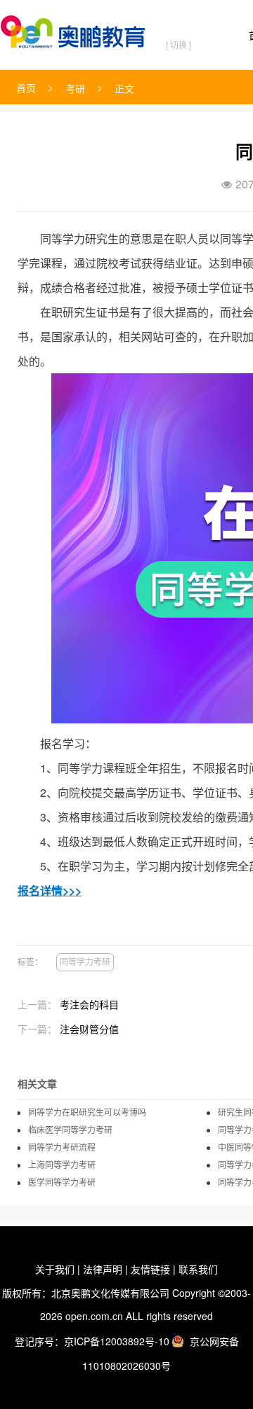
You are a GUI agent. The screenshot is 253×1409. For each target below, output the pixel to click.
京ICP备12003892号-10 (116, 1341)
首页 (26, 88)
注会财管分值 (89, 1029)
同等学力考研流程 (62, 1147)
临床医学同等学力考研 (70, 1129)
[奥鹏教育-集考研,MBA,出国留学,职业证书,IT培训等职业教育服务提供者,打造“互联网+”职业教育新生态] (76, 29)
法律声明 (102, 1269)
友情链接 (150, 1269)
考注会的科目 (89, 1004)
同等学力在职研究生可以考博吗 (87, 1112)
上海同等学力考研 (62, 1164)
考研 (75, 88)
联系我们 (198, 1269)
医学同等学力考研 (62, 1182)
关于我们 (54, 1269)
